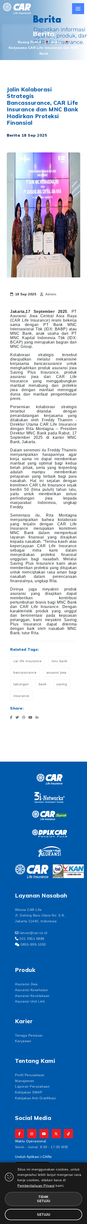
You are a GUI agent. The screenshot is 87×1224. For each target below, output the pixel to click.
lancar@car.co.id (33, 932)
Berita (56, 42)
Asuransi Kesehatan (31, 989)
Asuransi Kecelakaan (32, 995)
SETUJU (43, 1214)
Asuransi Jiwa (26, 984)
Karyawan (23, 1040)
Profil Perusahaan (29, 1074)
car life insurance (27, 660)
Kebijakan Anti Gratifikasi (35, 1098)
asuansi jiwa (56, 672)
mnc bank (59, 660)
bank (43, 684)
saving (61, 684)
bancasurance (24, 672)
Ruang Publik (30, 42)
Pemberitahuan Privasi (36, 1185)
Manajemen (24, 1080)
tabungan (21, 684)
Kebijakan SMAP (28, 1092)
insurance (21, 695)
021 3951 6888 (32, 938)
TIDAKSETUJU (43, 1198)
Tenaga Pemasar (29, 1035)
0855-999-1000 (33, 944)
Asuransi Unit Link (30, 1001)
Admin (51, 294)
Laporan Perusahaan (32, 1086)
